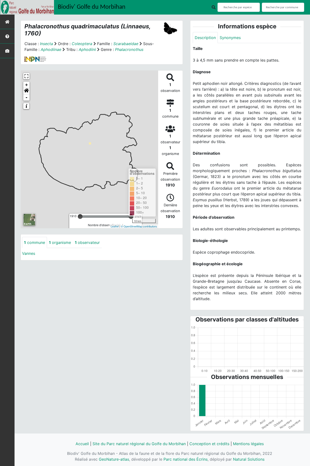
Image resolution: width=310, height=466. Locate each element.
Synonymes (230, 37)
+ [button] (26, 84)
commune (34, 242)
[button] (26, 91)
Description (205, 37)
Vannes (28, 253)
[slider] (80, 216)
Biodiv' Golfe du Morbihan (91, 7)
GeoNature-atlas (114, 459)
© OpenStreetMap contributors (139, 226)
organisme (60, 242)
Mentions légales (248, 443)
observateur (87, 242)
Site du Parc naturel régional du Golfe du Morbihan (139, 443)
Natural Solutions (248, 459)
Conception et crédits (209, 443)
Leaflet (115, 226)
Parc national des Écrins (185, 459)
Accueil (82, 443)
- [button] (26, 97)
